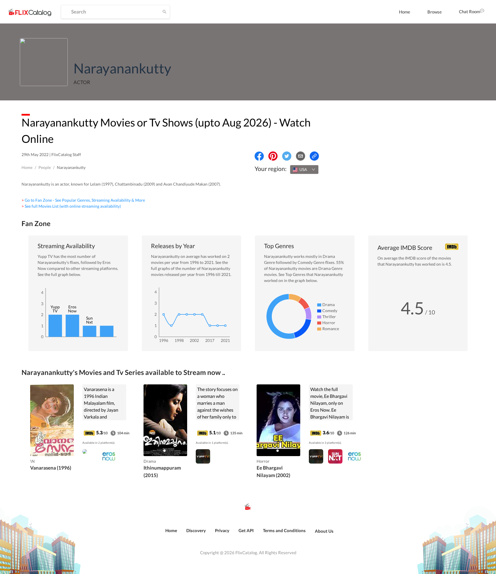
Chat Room (469, 11)
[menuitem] (404, 11)
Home (404, 11)
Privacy (222, 530)
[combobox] (304, 169)
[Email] (300, 156)
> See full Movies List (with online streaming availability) (71, 206)
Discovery (196, 530)
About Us (324, 531)
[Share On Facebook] (259, 156)
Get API (246, 530)
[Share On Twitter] (286, 156)
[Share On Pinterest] (273, 156)
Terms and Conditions (284, 530)
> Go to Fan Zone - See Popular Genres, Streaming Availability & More (83, 200)
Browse (434, 11)
